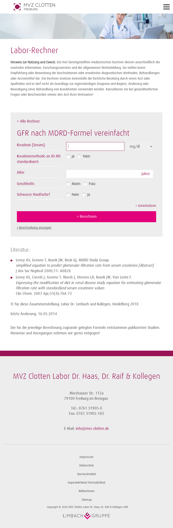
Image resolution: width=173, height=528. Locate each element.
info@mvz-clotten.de (92, 428)
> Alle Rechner (28, 121)
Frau (92, 184)
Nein (86, 156)
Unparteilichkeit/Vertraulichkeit (86, 482)
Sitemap (87, 500)
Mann (76, 184)
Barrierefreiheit (86, 474)
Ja (73, 156)
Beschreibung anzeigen (35, 228)
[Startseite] (67, 7)
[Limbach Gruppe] (86, 516)
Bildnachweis (87, 491)
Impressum (86, 457)
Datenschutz (86, 465)
